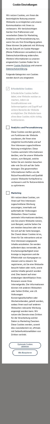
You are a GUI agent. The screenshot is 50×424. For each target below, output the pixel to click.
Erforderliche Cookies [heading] (21, 88)
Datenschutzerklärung (16, 68)
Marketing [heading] (16, 193)
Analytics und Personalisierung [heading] (26, 127)
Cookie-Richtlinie (22, 65)
